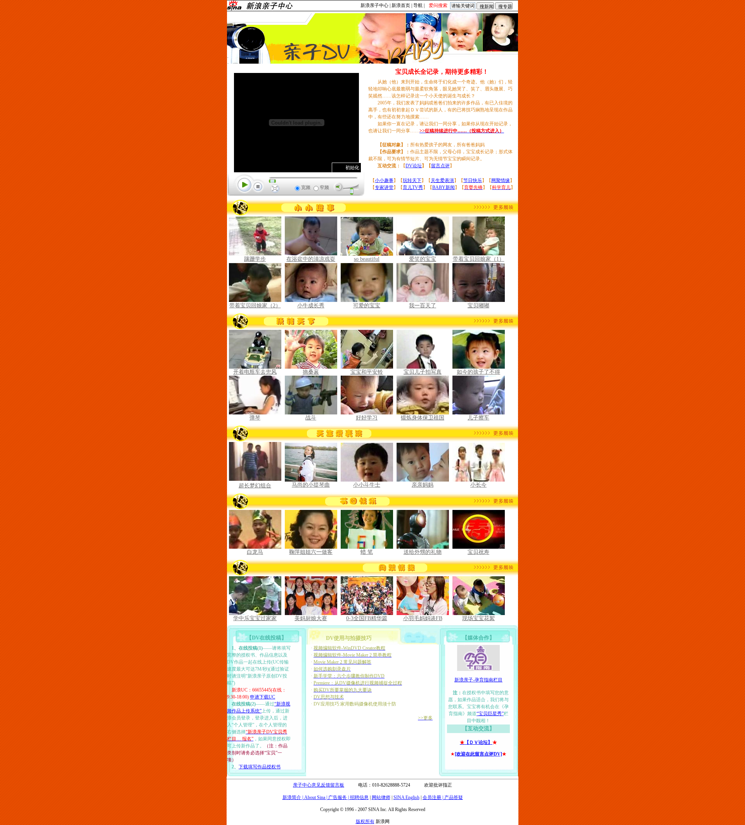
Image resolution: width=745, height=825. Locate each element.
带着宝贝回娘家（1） (478, 259)
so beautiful (366, 259)
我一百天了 (422, 306)
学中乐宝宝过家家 (255, 618)
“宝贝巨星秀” (490, 713)
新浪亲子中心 (374, 5)
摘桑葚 (311, 372)
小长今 (478, 485)
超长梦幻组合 (255, 486)
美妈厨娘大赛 (311, 618)
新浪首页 (401, 5)
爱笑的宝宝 (422, 259)
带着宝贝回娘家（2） (255, 306)
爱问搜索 (438, 5)
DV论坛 (413, 165)
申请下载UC (262, 697)
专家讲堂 (384, 187)
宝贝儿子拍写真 (423, 372)
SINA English (406, 797)
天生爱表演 (442, 180)
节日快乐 (472, 180)
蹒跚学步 (255, 259)
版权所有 (365, 821)
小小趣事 (384, 180)
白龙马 (255, 552)
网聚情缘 (500, 180)
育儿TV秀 (413, 187)
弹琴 (254, 418)
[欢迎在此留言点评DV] (478, 754)
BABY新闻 (443, 187)
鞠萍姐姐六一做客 (311, 552)
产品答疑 (453, 797)
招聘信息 (359, 797)
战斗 (310, 418)
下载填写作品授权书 (260, 767)
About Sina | (316, 797)
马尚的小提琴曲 (311, 485)
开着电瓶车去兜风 (255, 372)
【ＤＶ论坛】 (476, 742)
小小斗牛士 (366, 485)
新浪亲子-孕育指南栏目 (478, 680)
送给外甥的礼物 (423, 552)
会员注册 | (433, 797)
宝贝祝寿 (478, 552)
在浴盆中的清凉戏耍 (310, 259)
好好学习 (367, 418)
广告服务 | (339, 797)
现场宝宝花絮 (478, 618)
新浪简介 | (293, 797)
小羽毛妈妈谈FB (422, 618)
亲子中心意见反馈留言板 (318, 785)
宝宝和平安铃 (366, 372)
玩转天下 (412, 180)
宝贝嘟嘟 (478, 306)
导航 (418, 5)
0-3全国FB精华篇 (366, 618)
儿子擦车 (478, 418)
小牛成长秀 (310, 306)
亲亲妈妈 (422, 485)
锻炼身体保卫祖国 (422, 418)
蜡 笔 (366, 552)
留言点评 (440, 165)
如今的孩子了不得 (478, 372)
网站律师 (381, 797)
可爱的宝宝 (366, 306)
